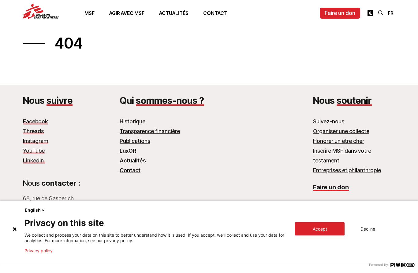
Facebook (35, 121)
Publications (135, 141)
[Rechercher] (380, 12)
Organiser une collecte (341, 131)
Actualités (173, 13)
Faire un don (340, 13)
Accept (320, 228)
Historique (132, 121)
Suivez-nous (328, 121)
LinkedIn (34, 160)
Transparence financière (150, 131)
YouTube (34, 150)
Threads (33, 131)
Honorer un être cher (338, 141)
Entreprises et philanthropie (347, 170)
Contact (215, 13)
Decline (367, 228)
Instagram (35, 141)
